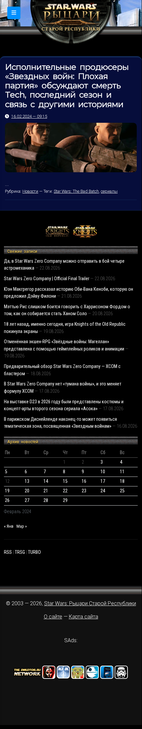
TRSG (20, 552)
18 (122, 481)
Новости (30, 191)
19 (7, 491)
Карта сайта (83, 616)
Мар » (21, 526)
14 (45, 481)
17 (102, 481)
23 (84, 491)
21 (45, 491)
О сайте (53, 616)
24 (102, 491)
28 (45, 500)
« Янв (9, 526)
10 (102, 472)
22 (65, 491)
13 (27, 481)
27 (27, 500)
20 (27, 491)
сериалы (109, 191)
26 (7, 500)
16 (84, 481)
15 (65, 481)
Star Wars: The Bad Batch (76, 191)
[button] (13, 13)
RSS (8, 552)
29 (65, 500)
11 (122, 472)
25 (122, 491)
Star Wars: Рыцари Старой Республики (90, 603)
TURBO (34, 552)
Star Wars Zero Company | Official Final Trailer (46, 279)
